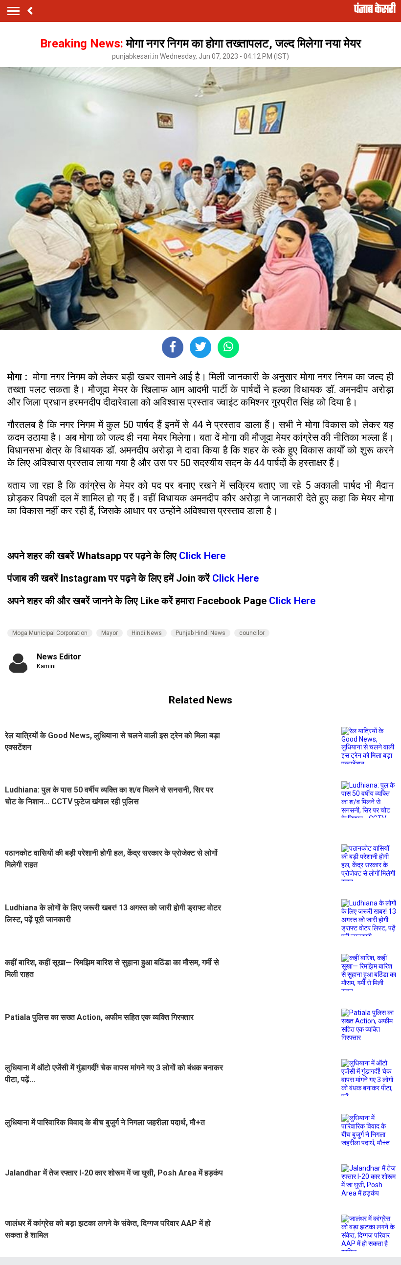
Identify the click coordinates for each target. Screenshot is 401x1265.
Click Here (202, 556)
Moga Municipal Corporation (50, 633)
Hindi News (147, 633)
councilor (252, 633)
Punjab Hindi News (200, 633)
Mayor (109, 633)
